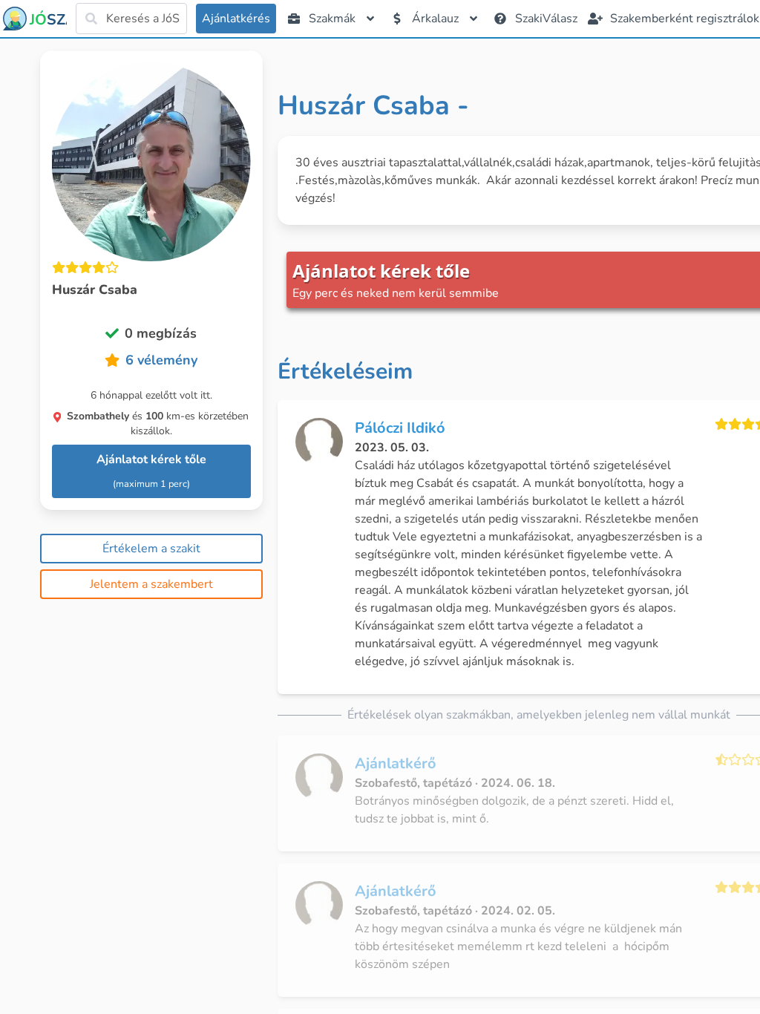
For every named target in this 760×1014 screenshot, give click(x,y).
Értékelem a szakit (151, 548)
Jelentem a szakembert (151, 584)
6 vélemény (161, 360)
